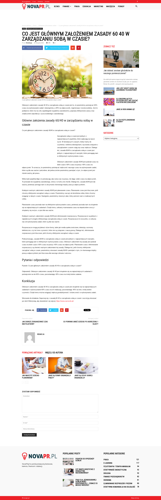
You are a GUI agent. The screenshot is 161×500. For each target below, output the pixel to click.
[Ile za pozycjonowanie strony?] (109, 123)
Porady (121, 6)
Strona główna (26, 1)
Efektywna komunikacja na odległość (119, 487)
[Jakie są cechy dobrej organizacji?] (86, 365)
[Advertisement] (80, 17)
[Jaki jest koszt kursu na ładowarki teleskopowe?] (109, 91)
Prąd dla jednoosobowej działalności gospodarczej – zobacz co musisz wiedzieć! (86, 482)
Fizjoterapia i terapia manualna (117, 466)
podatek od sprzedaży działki (84, 460)
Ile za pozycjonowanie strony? (125, 121)
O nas (34, 1)
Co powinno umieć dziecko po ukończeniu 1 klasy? (80, 323)
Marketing (98, 6)
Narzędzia (110, 6)
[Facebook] (137, 1)
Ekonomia (107, 480)
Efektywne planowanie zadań (34, 28)
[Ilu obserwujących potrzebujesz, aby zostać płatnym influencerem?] (109, 102)
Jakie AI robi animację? (125, 109)
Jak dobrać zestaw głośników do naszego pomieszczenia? (118, 72)
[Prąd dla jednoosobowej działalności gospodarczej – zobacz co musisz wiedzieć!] (68, 483)
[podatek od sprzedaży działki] (68, 461)
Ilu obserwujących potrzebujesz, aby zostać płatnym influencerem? (127, 100)
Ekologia (107, 473)
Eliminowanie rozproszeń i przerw (118, 483)
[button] (136, 6)
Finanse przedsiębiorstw (114, 477)
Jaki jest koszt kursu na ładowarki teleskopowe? (126, 89)
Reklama (40, 1)
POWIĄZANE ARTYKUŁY (32, 352)
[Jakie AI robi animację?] (109, 112)
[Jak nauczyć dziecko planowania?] (34, 365)
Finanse (66, 6)
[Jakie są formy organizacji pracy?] (60, 365)
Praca (77, 6)
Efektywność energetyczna (115, 470)
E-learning (108, 463)
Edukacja (87, 6)
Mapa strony (135, 498)
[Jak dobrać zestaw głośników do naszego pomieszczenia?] (121, 59)
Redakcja (29, 43)
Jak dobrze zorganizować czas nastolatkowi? (35, 323)
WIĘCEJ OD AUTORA (54, 352)
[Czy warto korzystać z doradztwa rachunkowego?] (68, 472)
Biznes (57, 6)
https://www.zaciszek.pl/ (64, 301)
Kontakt (47, 1)
